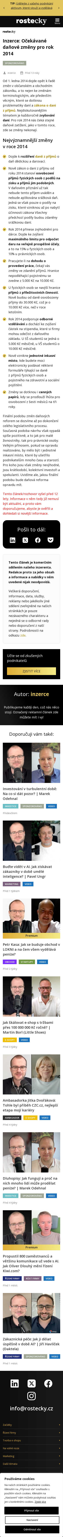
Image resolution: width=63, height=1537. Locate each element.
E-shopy (10, 1039)
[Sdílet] (38, 540)
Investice (10, 806)
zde (23, 635)
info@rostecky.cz (31, 1408)
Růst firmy (32, 1278)
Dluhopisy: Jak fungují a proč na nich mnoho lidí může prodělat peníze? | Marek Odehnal (30, 1183)
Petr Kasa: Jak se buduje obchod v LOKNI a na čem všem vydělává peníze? (31, 949)
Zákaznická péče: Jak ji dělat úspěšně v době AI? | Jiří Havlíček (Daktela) (31, 1344)
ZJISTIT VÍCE (31, 671)
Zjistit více (40, 1501)
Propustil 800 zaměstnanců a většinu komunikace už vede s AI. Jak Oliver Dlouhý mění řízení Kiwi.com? (31, 1263)
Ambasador (12, 1117)
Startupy (27, 961)
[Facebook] (48, 1383)
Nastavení (32, 1520)
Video (51, 806)
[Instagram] (31, 1396)
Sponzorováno (14, 63)
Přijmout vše (31, 1510)
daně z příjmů (45, 156)
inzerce (12, 73)
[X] (25, 540)
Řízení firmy (12, 1278)
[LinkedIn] (14, 1383)
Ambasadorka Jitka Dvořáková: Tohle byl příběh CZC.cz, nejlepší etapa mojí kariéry (30, 1105)
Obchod (10, 961)
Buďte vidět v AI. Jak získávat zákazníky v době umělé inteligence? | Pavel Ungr (27, 871)
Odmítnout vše (32, 1529)
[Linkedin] (12, 540)
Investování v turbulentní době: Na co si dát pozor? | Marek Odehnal (30, 793)
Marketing (11, 884)
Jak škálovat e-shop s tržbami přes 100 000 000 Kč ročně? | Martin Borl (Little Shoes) (28, 1027)
